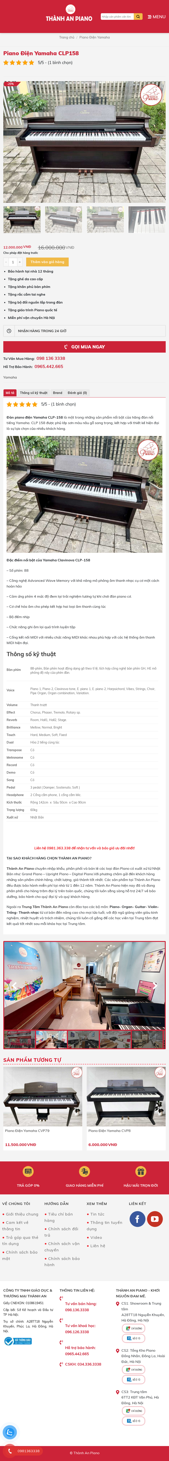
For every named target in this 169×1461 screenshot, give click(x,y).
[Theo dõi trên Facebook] (137, 1219)
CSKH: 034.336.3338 (83, 1364)
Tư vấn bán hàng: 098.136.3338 (81, 1306)
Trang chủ (66, 37)
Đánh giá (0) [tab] (77, 393)
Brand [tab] (57, 393)
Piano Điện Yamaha (94, 37)
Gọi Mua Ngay (87, 347)
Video (96, 1237)
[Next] (157, 142)
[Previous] (12, 142)
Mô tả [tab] (10, 393)
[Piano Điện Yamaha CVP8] (126, 1096)
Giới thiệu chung (22, 1214)
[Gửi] (138, 16)
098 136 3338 (51, 358)
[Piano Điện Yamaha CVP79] (42, 1096)
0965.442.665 (49, 366)
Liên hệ (97, 1245)
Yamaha (10, 377)
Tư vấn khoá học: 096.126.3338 (80, 1328)
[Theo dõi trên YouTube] (155, 1219)
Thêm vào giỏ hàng (47, 262)
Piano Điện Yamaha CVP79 (27, 1130)
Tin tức (97, 1214)
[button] (157, 17)
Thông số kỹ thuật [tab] (34, 393)
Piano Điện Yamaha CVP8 (109, 1130)
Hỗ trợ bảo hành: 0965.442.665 (80, 1350)
